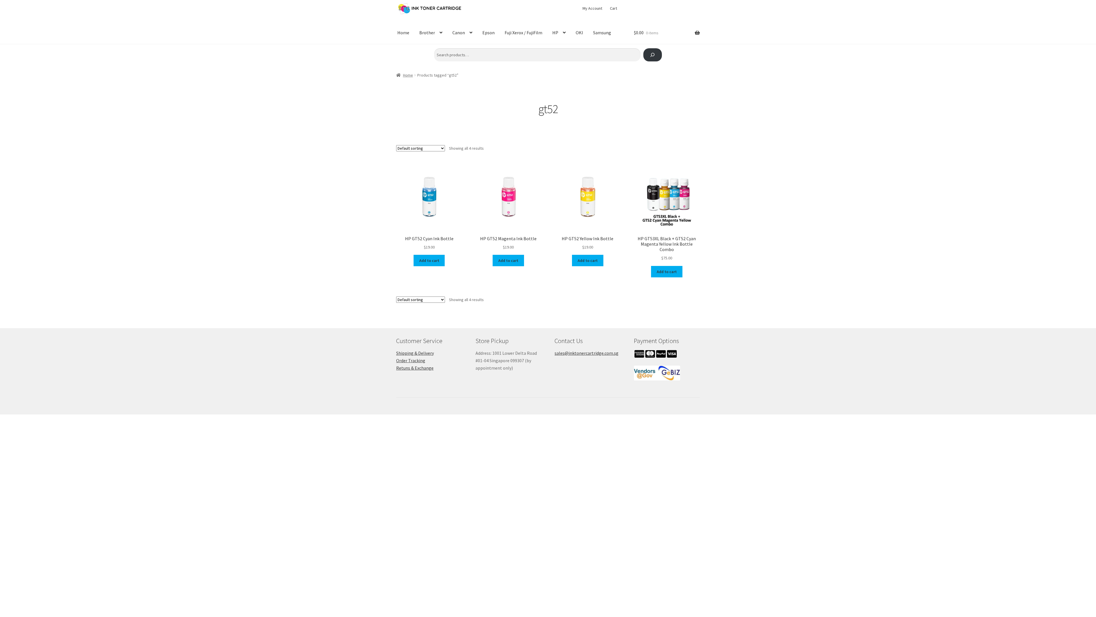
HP (555, 32)
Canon (458, 32)
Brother (427, 32)
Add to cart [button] (429, 260)
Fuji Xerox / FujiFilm (523, 32)
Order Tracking (410, 360)
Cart (613, 8)
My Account (592, 8)
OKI (579, 32)
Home (403, 32)
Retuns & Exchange (415, 368)
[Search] (652, 55)
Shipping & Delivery (415, 353)
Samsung (602, 32)
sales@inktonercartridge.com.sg (586, 353)
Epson (488, 32)
